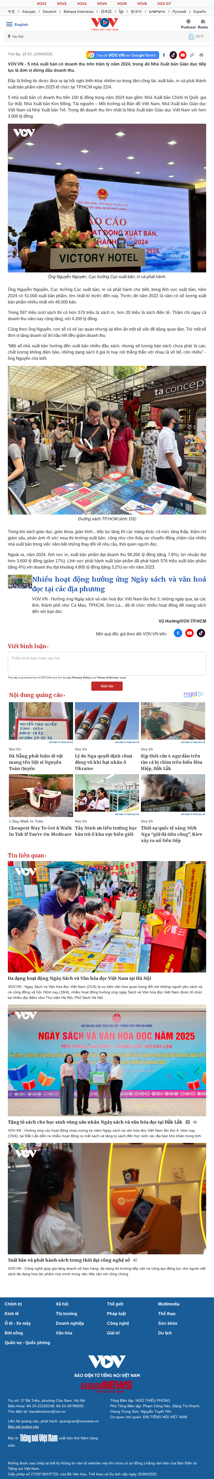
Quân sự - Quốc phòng (27, 1342)
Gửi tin (107, 686)
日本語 (106, 11)
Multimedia (169, 1304)
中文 (11, 11)
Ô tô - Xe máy (18, 1323)
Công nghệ (118, 1323)
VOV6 (142, 4)
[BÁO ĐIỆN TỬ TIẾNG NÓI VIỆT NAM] (104, 24)
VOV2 (62, 4)
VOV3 (82, 4)
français (28, 11)
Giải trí (113, 1333)
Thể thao (167, 1313)
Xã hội (62, 1304)
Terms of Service (108, 677)
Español (200, 11)
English (21, 24)
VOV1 (41, 4)
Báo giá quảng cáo (23, 1426)
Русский (179, 11)
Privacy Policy (81, 677)
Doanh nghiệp (70, 1323)
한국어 (136, 11)
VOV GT (164, 4)
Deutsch (49, 11)
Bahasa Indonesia (78, 11)
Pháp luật (116, 1313)
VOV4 (102, 4)
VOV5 (122, 4)
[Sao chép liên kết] (192, 55)
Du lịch (165, 1333)
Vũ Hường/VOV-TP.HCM (182, 621)
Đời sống (14, 1333)
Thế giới (115, 1304)
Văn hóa (64, 1333)
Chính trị (13, 1304)
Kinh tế (12, 1313)
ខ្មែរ (121, 11)
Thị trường (66, 1313)
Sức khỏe (167, 1323)
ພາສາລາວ (157, 11)
